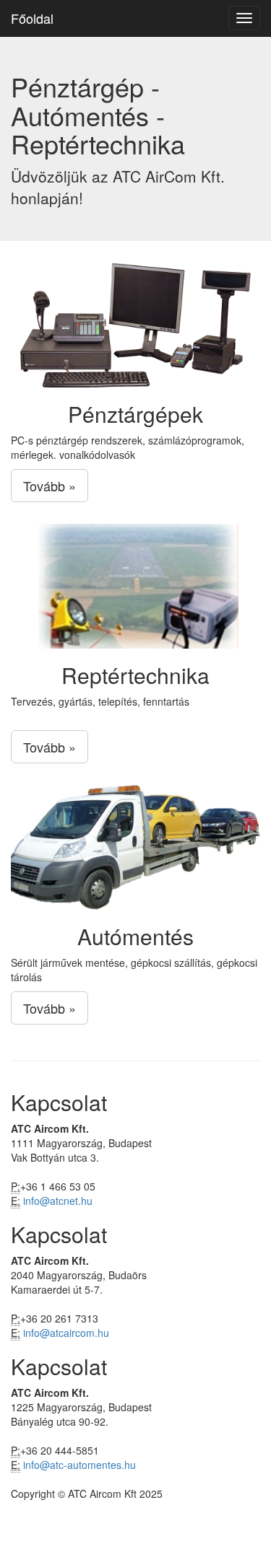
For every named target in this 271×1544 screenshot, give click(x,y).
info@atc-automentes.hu (79, 1464)
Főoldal (32, 18)
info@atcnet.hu (58, 1200)
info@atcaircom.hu (66, 1332)
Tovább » (49, 485)
